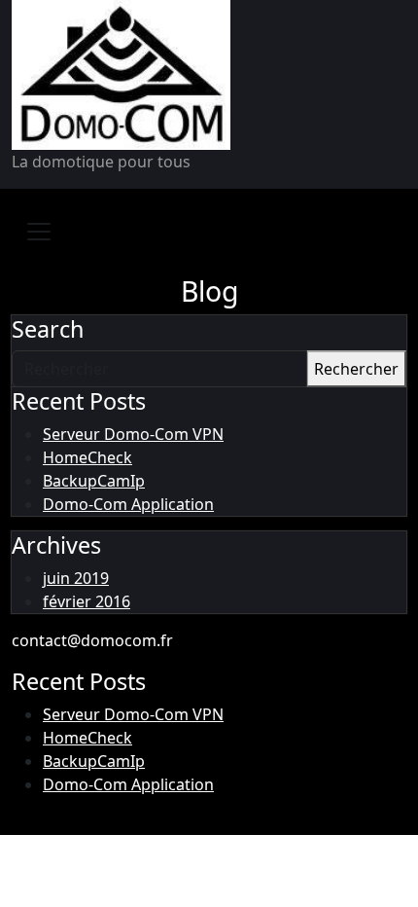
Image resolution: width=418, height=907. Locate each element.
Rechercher (356, 369)
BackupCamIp (94, 480)
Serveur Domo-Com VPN (133, 434)
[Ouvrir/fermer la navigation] (39, 231)
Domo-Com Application (128, 504)
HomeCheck (87, 457)
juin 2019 (76, 578)
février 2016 (86, 601)
